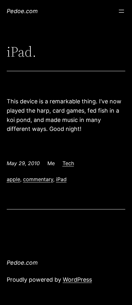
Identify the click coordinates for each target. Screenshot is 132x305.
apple (13, 179)
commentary (38, 179)
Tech (68, 163)
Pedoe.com (22, 11)
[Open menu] (121, 11)
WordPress (77, 279)
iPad (61, 179)
